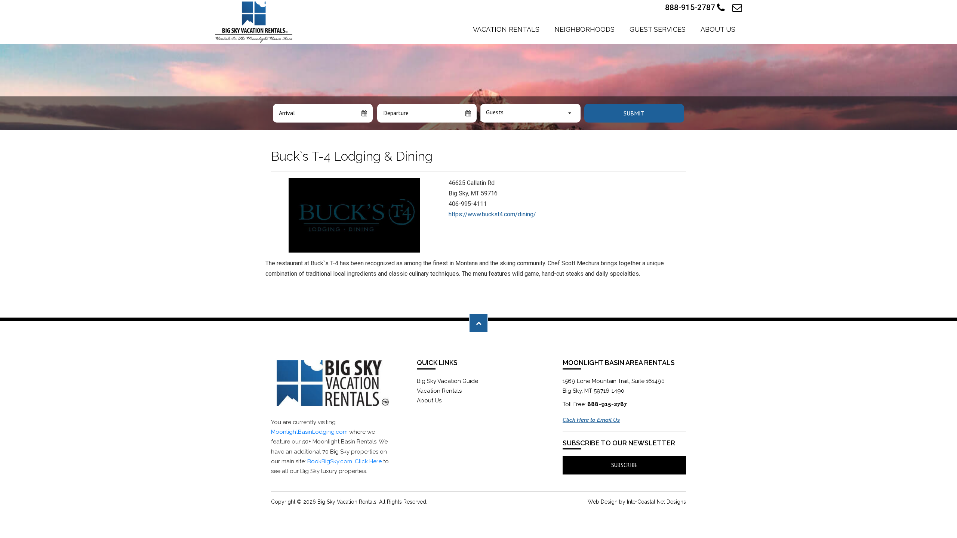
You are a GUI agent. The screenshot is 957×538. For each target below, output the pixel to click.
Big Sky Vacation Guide (447, 381)
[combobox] (530, 113)
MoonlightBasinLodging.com (309, 432)
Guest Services (658, 29)
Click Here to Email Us (591, 420)
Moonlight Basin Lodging (253, 22)
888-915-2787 (691, 7)
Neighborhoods (584, 29)
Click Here (368, 461)
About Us (718, 29)
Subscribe (624, 465)
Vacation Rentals (506, 29)
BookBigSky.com (329, 461)
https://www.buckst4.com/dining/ (492, 214)
